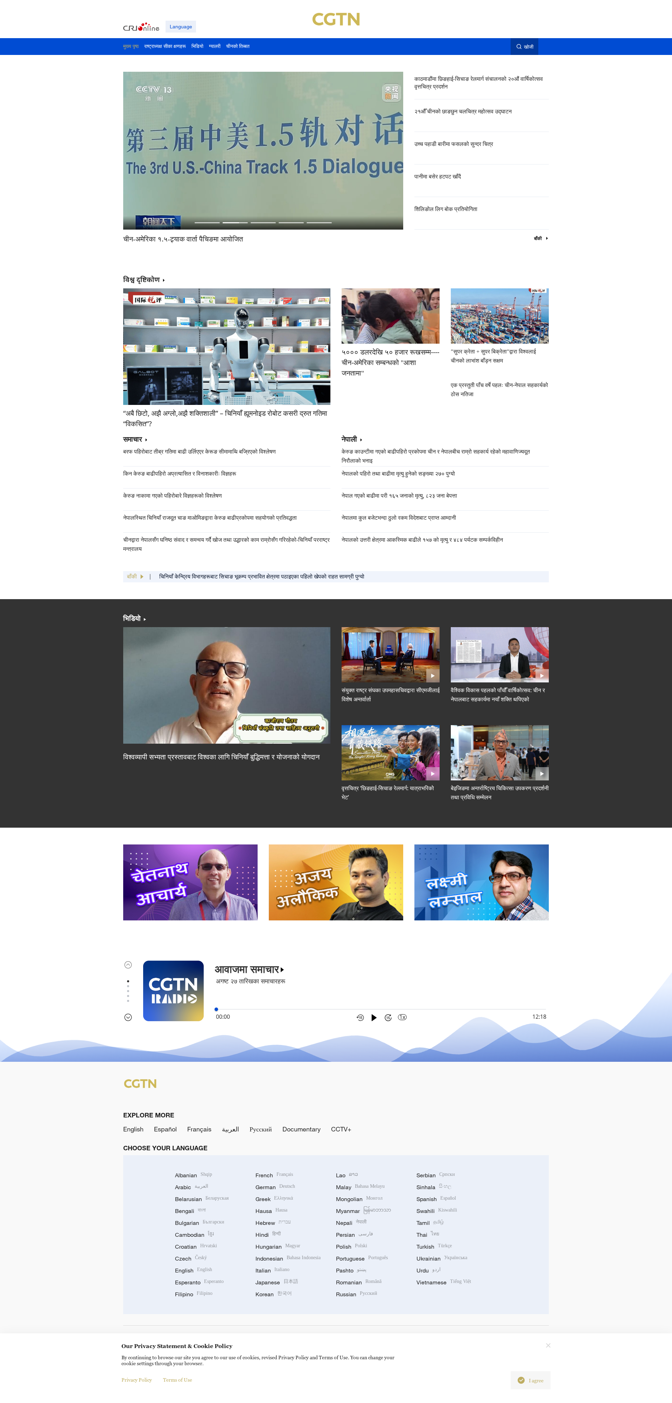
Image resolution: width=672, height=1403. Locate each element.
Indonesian (288, 1258)
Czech (191, 1258)
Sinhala (433, 1187)
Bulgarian (199, 1222)
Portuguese (362, 1258)
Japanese (276, 1282)
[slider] (216, 1009)
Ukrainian (441, 1258)
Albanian (193, 1175)
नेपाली (349, 439)
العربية (230, 1129)
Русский (261, 1129)
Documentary (301, 1129)
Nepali (351, 1222)
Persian (354, 1234)
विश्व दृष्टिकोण (141, 279)
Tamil (430, 1222)
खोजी (528, 46)
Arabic (191, 1187)
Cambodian (194, 1234)
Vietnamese (443, 1282)
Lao (347, 1175)
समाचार (132, 439)
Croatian (196, 1246)
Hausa (271, 1210)
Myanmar (363, 1210)
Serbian (435, 1175)
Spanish (436, 1198)
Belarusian (202, 1198)
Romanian (359, 1282)
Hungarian (277, 1246)
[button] (207, 222)
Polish (351, 1246)
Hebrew (273, 1222)
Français (199, 1129)
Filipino (193, 1294)
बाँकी (538, 238)
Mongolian (359, 1198)
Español (165, 1129)
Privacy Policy (136, 1380)
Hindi (268, 1234)
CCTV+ (341, 1129)
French (274, 1175)
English (133, 1129)
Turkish (434, 1246)
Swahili (436, 1210)
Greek (274, 1198)
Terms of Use (177, 1380)
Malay (360, 1187)
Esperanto (199, 1282)
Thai (427, 1234)
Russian (356, 1294)
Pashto (351, 1270)
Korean (273, 1294)
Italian (272, 1270)
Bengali (190, 1210)
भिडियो (132, 618)
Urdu (428, 1270)
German (275, 1187)
